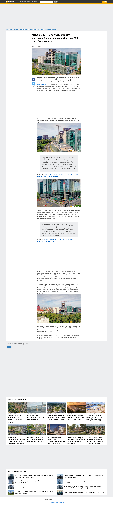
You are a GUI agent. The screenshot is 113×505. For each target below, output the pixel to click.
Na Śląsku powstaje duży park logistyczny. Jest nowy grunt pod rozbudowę (76, 417)
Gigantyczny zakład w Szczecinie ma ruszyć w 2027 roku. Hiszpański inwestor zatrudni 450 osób (95, 418)
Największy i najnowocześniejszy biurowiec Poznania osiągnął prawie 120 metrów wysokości (39, 29)
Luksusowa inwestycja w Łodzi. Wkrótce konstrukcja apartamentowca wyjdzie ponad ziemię (76, 440)
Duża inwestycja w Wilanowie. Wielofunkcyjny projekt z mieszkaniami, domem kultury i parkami (16, 440)
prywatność (52, 502)
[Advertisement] (56, 16)
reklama (62, 502)
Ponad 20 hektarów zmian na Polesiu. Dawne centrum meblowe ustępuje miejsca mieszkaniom (56, 418)
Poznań (16, 29)
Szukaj (55, 1)
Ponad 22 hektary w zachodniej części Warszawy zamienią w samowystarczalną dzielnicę (15, 419)
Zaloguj (105, 1)
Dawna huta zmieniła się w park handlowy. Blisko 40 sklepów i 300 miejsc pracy (36, 439)
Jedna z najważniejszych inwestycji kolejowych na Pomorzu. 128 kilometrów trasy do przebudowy (95, 440)
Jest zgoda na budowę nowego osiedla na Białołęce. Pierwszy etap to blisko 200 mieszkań (56, 440)
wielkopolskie (8, 29)
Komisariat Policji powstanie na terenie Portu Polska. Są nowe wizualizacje (36, 418)
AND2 (9, 347)
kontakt (57, 502)
